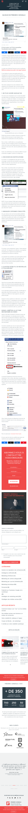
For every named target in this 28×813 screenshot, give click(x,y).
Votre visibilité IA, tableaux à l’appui (12, 618)
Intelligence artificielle (8, 573)
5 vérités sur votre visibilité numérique (13, 624)
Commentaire (5, 544)
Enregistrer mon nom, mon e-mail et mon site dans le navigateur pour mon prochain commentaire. (14, 555)
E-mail (16, 549)
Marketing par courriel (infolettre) (11, 581)
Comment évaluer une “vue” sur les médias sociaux (14, 609)
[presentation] (25, 638)
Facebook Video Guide (16, 433)
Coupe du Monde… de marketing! (11, 621)
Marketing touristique (8, 584)
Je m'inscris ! (13, 679)
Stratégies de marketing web (10, 596)
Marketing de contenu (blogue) (10, 578)
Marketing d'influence (8, 575)
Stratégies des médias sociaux (10, 599)
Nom (3, 549)
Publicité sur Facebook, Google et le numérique (12, 591)
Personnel (4, 587)
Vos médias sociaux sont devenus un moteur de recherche (12, 614)
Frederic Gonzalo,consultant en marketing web (14, 495)
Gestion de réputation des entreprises (12, 570)
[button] (22, 1)
